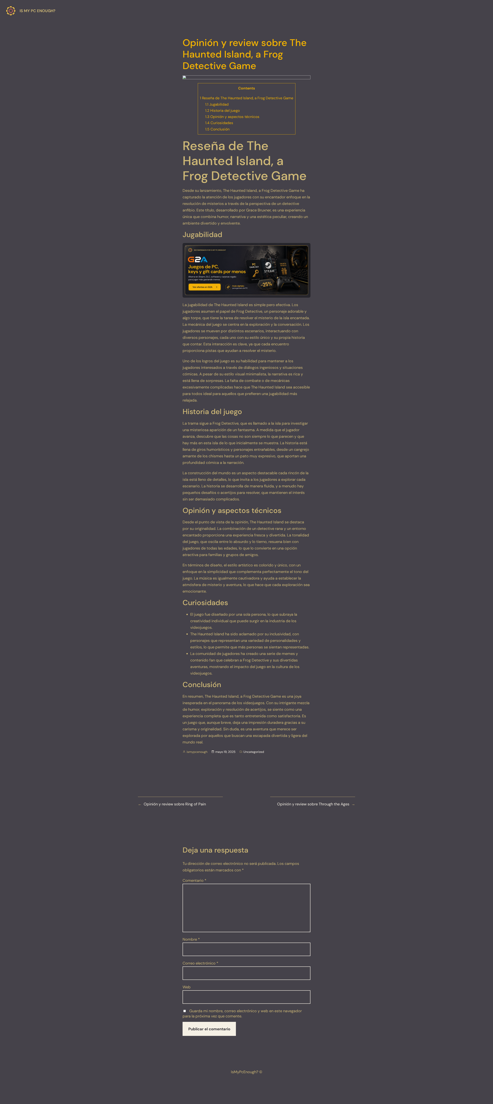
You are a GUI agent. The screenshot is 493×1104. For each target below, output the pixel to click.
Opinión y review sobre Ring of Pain (175, 804)
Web (187, 987)
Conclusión (217, 129)
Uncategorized (253, 752)
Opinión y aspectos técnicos (232, 116)
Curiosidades (219, 122)
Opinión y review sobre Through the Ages (313, 804)
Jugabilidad (217, 104)
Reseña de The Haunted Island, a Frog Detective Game (246, 98)
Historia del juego (222, 110)
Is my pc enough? (37, 10)
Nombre (191, 939)
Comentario (194, 880)
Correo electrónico (200, 963)
